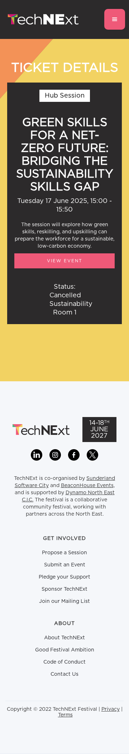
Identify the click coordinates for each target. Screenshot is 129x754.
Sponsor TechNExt (64, 589)
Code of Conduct (64, 662)
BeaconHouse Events (87, 485)
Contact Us (64, 674)
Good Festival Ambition (64, 650)
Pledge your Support (64, 577)
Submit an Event (64, 564)
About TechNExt (64, 637)
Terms (65, 715)
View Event (64, 261)
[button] (114, 19)
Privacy (110, 709)
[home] (41, 19)
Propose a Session (64, 552)
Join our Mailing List (64, 601)
